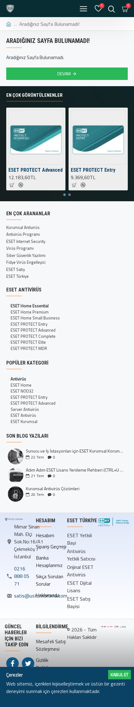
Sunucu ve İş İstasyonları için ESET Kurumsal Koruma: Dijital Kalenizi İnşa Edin (75, 451)
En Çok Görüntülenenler (34, 95)
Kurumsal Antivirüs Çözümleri (52, 488)
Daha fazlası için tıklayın (31, 698)
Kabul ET (119, 674)
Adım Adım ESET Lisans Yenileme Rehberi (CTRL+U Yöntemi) (75, 469)
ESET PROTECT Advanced (35, 170)
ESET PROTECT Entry (93, 170)
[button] (64, 194)
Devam (64, 73)
